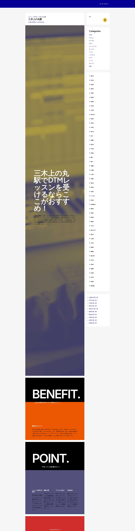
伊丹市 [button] (92, 105)
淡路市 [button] (92, 101)
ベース (91, 60)
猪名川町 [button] (93, 255)
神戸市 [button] (92, 131)
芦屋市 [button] (92, 93)
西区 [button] (92, 161)
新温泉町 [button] (93, 285)
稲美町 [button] (92, 247)
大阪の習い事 (93, 317)
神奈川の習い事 (93, 309)
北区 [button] (92, 135)
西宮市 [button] (92, 213)
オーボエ (91, 40)
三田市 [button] (92, 174)
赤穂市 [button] (92, 84)
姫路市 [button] (92, 221)
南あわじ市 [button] (93, 230)
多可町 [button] (92, 277)
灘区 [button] (92, 157)
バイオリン (92, 55)
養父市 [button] (92, 234)
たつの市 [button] (93, 195)
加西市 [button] (92, 118)
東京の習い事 (93, 306)
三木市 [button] (92, 225)
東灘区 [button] (92, 165)
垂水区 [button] (92, 144)
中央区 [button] (92, 148)
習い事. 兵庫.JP (103, 4)
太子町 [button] (92, 243)
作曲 (90, 66)
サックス (91, 49)
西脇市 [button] (92, 217)
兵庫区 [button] (92, 170)
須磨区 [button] (92, 140)
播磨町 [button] (92, 251)
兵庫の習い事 (93, 320)
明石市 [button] (92, 80)
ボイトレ (91, 63)
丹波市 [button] (92, 200)
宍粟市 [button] (92, 178)
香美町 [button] (92, 281)
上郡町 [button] (92, 238)
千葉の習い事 (93, 303)
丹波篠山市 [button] (93, 204)
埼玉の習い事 (93, 300)
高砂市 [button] (92, 187)
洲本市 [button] (92, 183)
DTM (90, 35)
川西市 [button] (92, 127)
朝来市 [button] (92, 88)
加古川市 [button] (93, 114)
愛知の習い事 (93, 314)
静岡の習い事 (93, 311)
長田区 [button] (92, 153)
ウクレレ (91, 38)
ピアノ (91, 57)
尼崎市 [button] (92, 97)
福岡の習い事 (93, 323)
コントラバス (93, 46)
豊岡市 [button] (92, 208)
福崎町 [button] (92, 268)
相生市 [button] (92, 76)
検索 (90, 16)
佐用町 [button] (92, 273)
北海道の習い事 (93, 297)
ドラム (91, 52)
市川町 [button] (92, 260)
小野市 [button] (92, 110)
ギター (91, 43)
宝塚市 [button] (92, 191)
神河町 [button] (92, 264)
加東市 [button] (92, 123)
